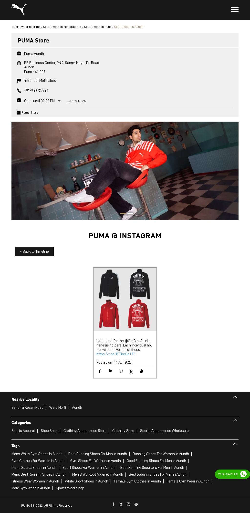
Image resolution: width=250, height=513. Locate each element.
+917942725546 (36, 91)
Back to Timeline (34, 251)
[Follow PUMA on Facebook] (113, 504)
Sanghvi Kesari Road (27, 407)
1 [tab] (121, 214)
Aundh (77, 407)
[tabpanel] (125, 168)
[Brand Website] (136, 504)
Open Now (77, 101)
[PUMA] (19, 10)
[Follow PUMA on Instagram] (128, 504)
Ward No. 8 (57, 407)
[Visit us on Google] (121, 504)
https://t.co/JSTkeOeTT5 (115, 354)
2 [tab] (128, 214)
